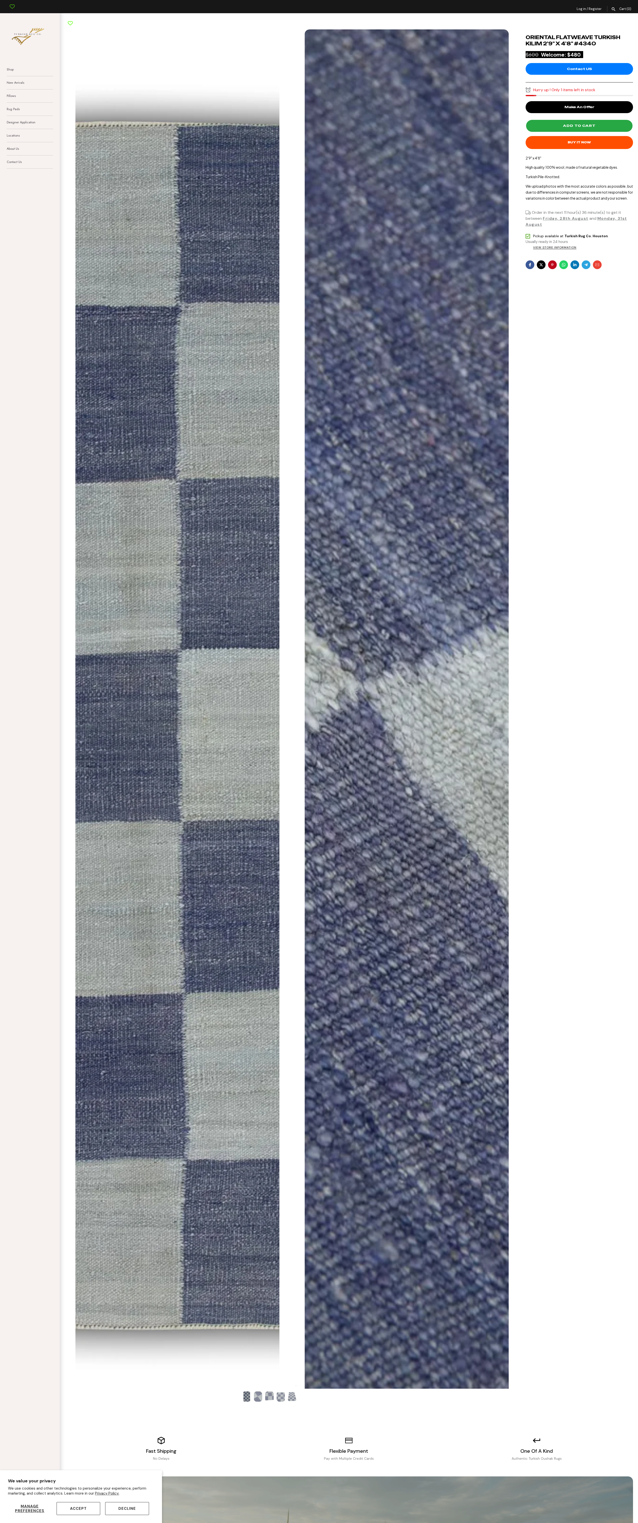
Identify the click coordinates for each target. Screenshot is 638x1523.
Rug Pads (13, 109)
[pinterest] (552, 264)
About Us (13, 148)
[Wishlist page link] (12, 2)
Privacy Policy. (107, 1493)
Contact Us (14, 161)
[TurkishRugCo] (30, 35)
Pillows (11, 95)
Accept (78, 1508)
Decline (127, 1508)
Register (595, 9)
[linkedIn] (574, 264)
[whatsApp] (563, 264)
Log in (581, 9)
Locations (13, 135)
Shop (10, 69)
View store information (554, 247)
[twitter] (541, 264)
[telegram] (586, 264)
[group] (246, 1396)
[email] (597, 264)
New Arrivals (15, 82)
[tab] (292, 1386)
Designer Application (21, 122)
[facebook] (530, 264)
